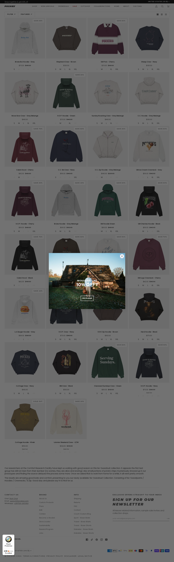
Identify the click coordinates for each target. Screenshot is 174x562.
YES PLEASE (87, 298)
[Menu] (12, 536)
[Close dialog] (122, 256)
